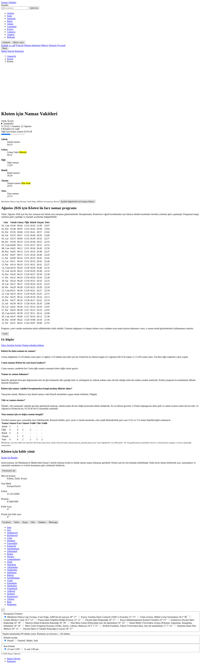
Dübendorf (12, 551)
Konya (10, 29)
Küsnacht (11, 546)
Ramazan (19, 51)
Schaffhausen (13, 578)
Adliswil (11, 591)
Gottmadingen (13, 559)
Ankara (10, 13)
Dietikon (11, 540)
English (4, 45)
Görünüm (6, 42)
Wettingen (11, 572)
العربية (12, 45)
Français (20, 45)
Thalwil (10, 599)
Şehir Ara (34, 8)
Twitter (16, 522)
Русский (61, 45)
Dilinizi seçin (18, 42)
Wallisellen (12, 570)
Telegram (42, 522)
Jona (9, 527)
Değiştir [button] (93, 394)
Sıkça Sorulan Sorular (11, 345)
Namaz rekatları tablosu (33, 345)
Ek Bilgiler (13, 457)
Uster (9, 538)
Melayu (44, 45)
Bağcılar (11, 37)
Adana (10, 24)
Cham (10, 580)
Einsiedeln (12, 583)
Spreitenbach (13, 548)
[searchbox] (14, 8)
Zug (9, 530)
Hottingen (11, 604)
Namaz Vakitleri (8, 2)
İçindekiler (9, 123)
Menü (4, 48)
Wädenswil (12, 532)
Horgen (10, 556)
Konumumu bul (8, 471)
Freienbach (12, 588)
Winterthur (12, 586)
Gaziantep (11, 26)
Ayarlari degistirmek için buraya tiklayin (77, 201)
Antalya (10, 34)
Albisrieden (12, 567)
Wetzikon (11, 564)
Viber (33, 522)
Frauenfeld (12, 543)
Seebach (11, 594)
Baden (10, 554)
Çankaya (11, 32)
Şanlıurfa (11, 18)
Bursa (10, 21)
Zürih (9, 562)
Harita (4, 457)
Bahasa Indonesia (32, 45)
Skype (25, 522)
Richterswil (12, 535)
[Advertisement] (100, 87)
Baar (9, 602)
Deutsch (53, 45)
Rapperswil (12, 596)
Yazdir (5, 334)
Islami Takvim (7, 51)
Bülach (10, 575)
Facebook (6, 522)
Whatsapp (53, 522)
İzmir (9, 16)
